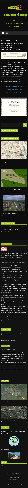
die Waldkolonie (11, 226)
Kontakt (21, 473)
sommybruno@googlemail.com (7, 316)
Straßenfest (3, 134)
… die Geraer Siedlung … (14, 17)
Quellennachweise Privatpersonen (8, 340)
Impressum (7, 473)
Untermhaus (14, 231)
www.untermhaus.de (5, 449)
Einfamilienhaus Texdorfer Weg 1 (14, 89)
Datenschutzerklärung (15, 473)
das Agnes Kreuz (15, 229)
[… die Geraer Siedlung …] (3, 33)
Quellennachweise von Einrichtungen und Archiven (11, 334)
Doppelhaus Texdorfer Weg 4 (12, 92)
